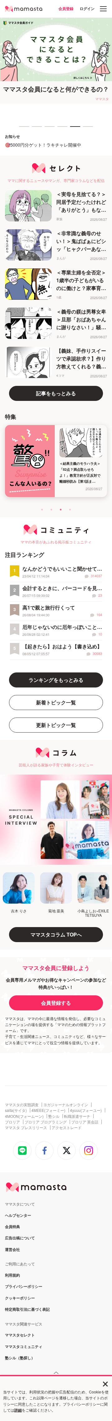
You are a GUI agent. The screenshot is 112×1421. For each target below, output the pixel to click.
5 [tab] (73, 129)
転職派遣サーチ (77, 1116)
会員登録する (56, 1002)
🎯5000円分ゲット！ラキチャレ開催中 (43, 145)
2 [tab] (35, 129)
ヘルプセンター (18, 1215)
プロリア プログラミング (46, 1122)
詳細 (18, 1410)
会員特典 (12, 1227)
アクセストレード (67, 1127)
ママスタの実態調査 (22, 1104)
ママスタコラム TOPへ (56, 934)
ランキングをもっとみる (56, 679)
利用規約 (12, 1275)
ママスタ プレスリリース (26, 1127)
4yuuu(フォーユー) (86, 1110)
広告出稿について (20, 1238)
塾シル (53, 1116)
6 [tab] (86, 129)
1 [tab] (22, 129)
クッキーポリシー (20, 1298)
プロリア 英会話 (84, 1122)
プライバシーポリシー (23, 1286)
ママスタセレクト (20, 1335)
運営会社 (12, 1249)
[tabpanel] (56, 61)
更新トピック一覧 (56, 725)
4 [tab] (60, 129)
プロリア (12, 1122)
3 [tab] (47, 129)
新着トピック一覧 (56, 702)
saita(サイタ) (16, 1110)
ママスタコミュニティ (23, 1347)
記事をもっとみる (56, 393)
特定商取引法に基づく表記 (27, 1309)
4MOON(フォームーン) (24, 1116)
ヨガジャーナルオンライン (65, 1104)
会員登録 (65, 8)
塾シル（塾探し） (20, 1358)
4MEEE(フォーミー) (48, 1110)
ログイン (87, 8)
